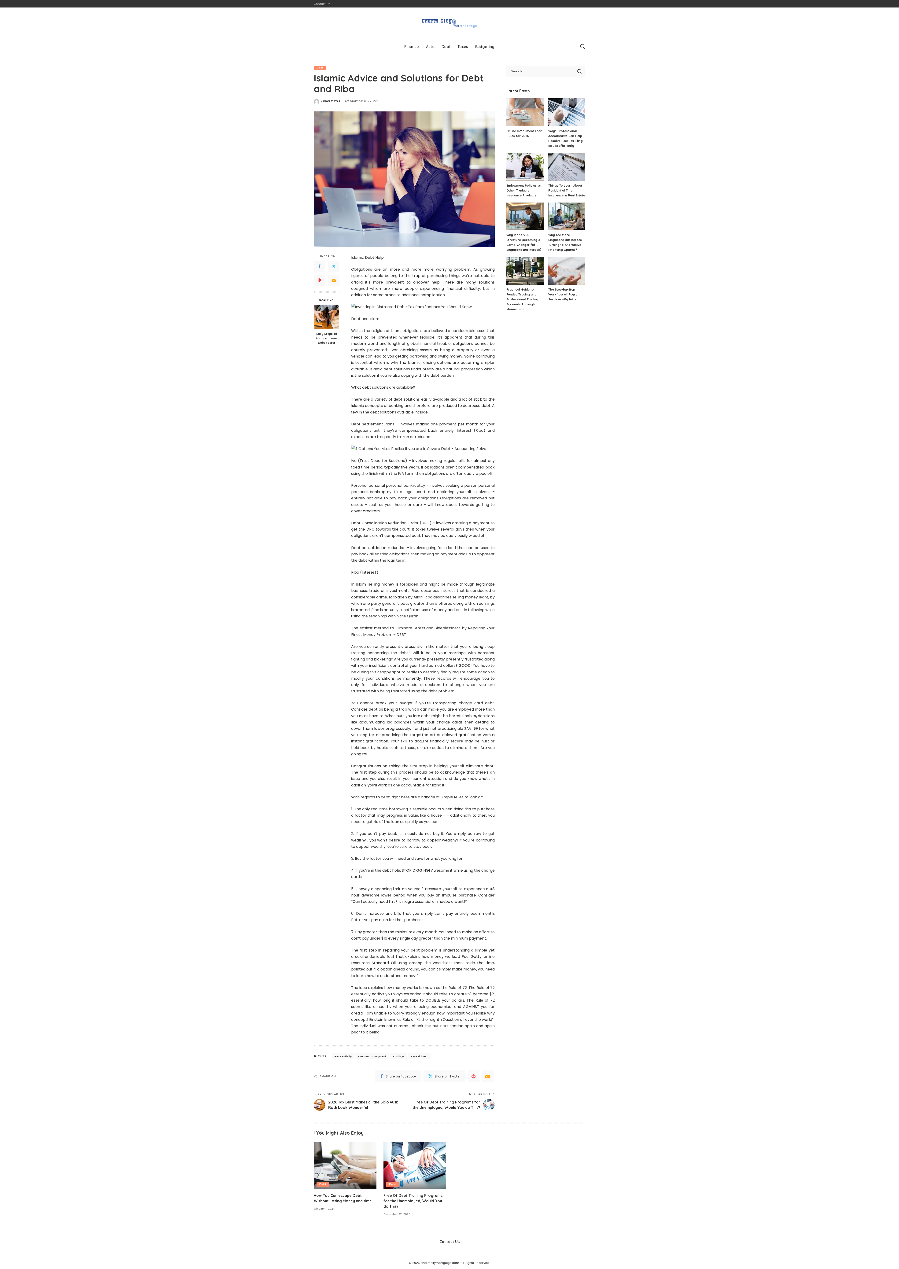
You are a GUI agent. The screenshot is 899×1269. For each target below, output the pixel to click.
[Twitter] (333, 266)
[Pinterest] (319, 280)
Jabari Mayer (330, 101)
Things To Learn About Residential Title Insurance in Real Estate (566, 190)
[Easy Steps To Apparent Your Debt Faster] (326, 317)
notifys (400, 1056)
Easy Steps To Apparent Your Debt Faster (326, 338)
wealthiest (420, 1056)
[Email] (333, 280)
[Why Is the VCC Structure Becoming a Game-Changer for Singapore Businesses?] (524, 216)
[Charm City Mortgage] (449, 23)
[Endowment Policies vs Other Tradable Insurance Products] (524, 167)
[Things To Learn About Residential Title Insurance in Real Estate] (566, 167)
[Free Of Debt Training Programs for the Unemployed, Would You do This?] (414, 1165)
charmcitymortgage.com (439, 1263)
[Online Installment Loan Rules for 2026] (524, 112)
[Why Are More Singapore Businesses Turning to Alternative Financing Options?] (566, 216)
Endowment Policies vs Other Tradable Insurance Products (523, 190)
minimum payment (373, 1056)
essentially (344, 1056)
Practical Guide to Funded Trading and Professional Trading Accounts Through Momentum (522, 299)
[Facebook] (319, 266)
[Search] (582, 47)
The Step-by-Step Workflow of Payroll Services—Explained (563, 294)
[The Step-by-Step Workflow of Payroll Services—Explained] (566, 271)
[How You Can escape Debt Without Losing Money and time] (345, 1165)
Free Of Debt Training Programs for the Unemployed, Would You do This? (412, 1201)
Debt (320, 68)
